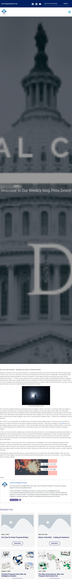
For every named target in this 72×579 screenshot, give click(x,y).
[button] (69, 12)
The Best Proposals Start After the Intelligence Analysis (13, 575)
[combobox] (52, 3)
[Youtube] (40, 4)
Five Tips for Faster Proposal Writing (14, 537)
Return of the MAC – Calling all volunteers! (53, 537)
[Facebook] (33, 4)
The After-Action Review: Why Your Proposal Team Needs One (51, 575)
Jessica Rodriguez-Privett (18, 482)
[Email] (20, 500)
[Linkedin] (36, 4)
